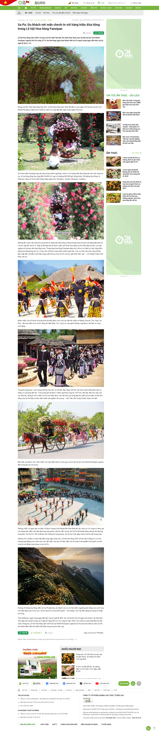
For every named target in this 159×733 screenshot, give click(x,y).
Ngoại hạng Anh (45, 8)
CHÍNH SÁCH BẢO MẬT (69, 724)
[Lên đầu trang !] (154, 728)
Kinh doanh (79, 690)
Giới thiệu (45, 724)
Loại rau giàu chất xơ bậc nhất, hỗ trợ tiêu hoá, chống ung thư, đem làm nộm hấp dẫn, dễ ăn (132, 197)
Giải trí (137, 8)
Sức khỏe (118, 8)
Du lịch (38, 13)
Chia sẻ (100, 33)
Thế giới (44, 690)
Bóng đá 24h (70, 683)
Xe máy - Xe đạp (106, 8)
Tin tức (33, 8)
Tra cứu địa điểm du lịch (61, 13)
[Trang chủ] (21, 12)
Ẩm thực (74, 8)
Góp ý (54, 724)
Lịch (102, 3)
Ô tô (115, 690)
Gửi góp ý (38, 633)
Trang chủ (21, 20)
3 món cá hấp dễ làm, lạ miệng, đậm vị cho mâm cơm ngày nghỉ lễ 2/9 (88, 669)
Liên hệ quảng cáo (27, 724)
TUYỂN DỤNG (106, 724)
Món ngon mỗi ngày (80, 13)
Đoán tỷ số (90, 3)
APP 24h (25, 683)
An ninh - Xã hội (56, 690)
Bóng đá (58, 8)
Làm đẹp (84, 8)
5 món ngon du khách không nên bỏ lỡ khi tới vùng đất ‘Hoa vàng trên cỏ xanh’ (131, 173)
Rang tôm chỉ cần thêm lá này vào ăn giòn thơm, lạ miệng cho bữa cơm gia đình (89, 656)
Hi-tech (69, 690)
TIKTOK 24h (87, 683)
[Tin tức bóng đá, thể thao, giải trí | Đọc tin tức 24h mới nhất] (23, 3)
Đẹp (66, 8)
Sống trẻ (93, 8)
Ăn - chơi (28, 13)
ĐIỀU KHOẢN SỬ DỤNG (89, 724)
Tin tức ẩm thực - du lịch (43, 20)
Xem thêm (135, 153)
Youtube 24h (104, 683)
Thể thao (106, 690)
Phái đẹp (129, 8)
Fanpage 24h (54, 683)
